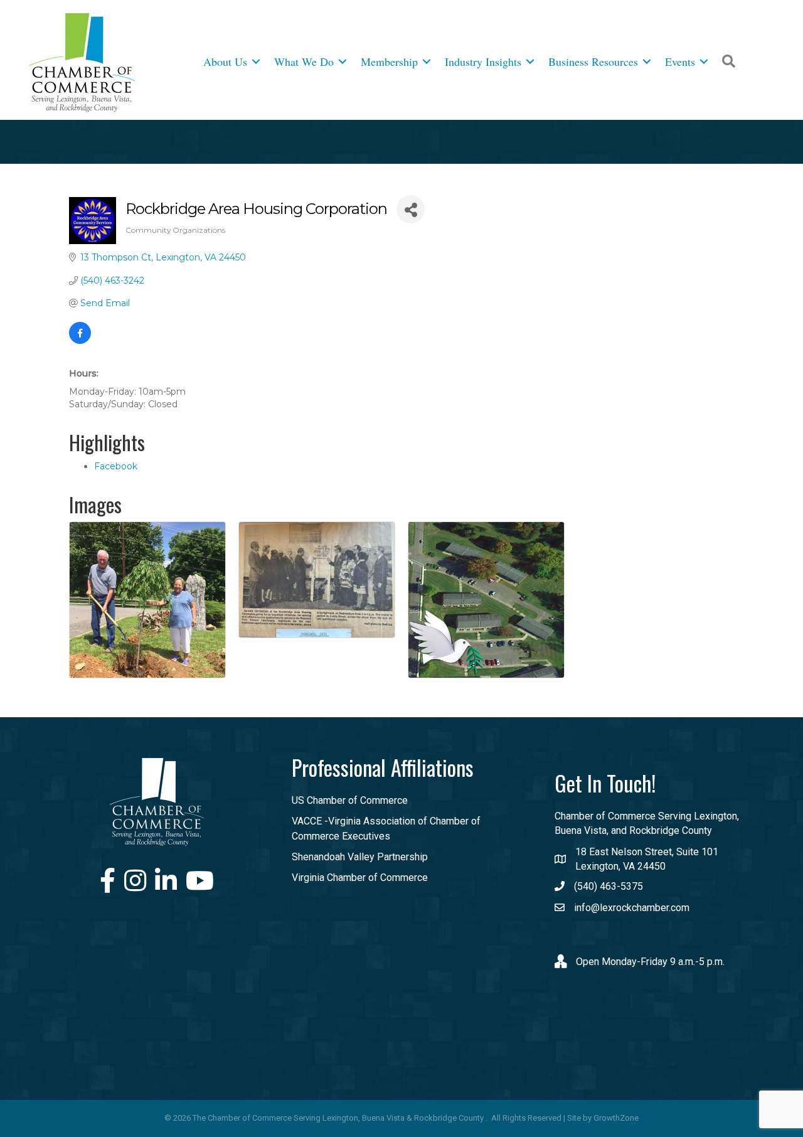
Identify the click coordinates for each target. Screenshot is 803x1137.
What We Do (304, 61)
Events (680, 61)
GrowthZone (616, 1118)
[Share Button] (410, 209)
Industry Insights (483, 61)
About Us (225, 61)
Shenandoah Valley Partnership (360, 857)
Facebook (115, 466)
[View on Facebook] (80, 340)
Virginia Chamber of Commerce (360, 877)
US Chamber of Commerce (350, 800)
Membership (389, 61)
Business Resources (593, 61)
